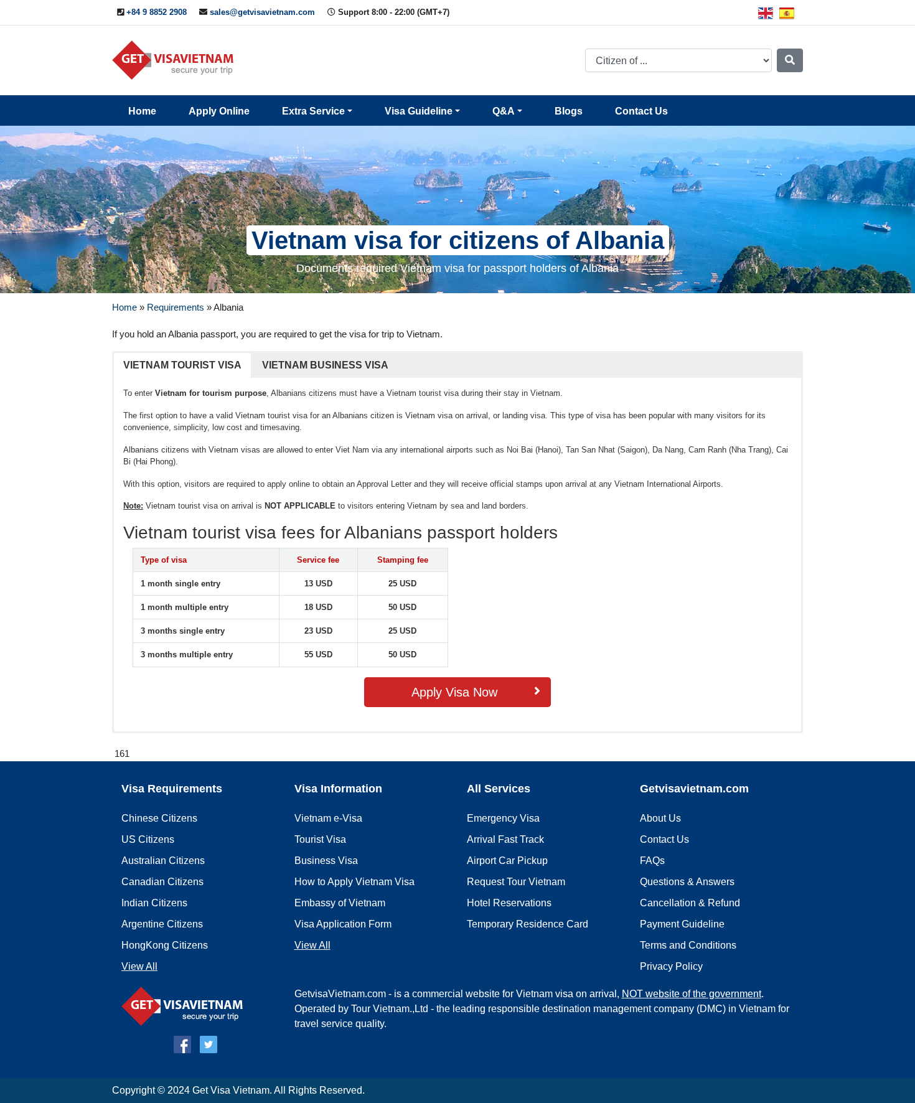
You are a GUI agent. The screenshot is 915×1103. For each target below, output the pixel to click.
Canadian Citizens (162, 881)
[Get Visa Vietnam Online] (176, 59)
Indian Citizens (154, 903)
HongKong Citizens (164, 945)
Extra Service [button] (313, 111)
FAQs (652, 860)
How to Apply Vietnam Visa (354, 881)
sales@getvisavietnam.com (262, 12)
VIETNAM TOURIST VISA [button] (182, 365)
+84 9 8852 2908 (156, 12)
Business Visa (326, 860)
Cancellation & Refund (690, 903)
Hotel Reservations (509, 903)
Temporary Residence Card (527, 924)
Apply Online (219, 111)
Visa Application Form (343, 924)
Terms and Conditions (688, 945)
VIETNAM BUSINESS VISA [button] (325, 365)
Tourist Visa (320, 839)
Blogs (569, 111)
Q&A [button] (503, 111)
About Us (660, 818)
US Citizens (147, 839)
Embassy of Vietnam (339, 903)
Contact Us (641, 111)
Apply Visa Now (454, 692)
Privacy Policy (671, 966)
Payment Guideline (682, 924)
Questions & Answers (687, 881)
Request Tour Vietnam (516, 881)
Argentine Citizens (162, 924)
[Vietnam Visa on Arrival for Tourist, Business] (185, 1005)
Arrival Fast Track (505, 839)
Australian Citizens (163, 860)
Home (142, 111)
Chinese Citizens (159, 818)
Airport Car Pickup (507, 860)
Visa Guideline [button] (419, 111)
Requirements (175, 307)
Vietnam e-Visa (328, 818)
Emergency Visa (503, 818)
